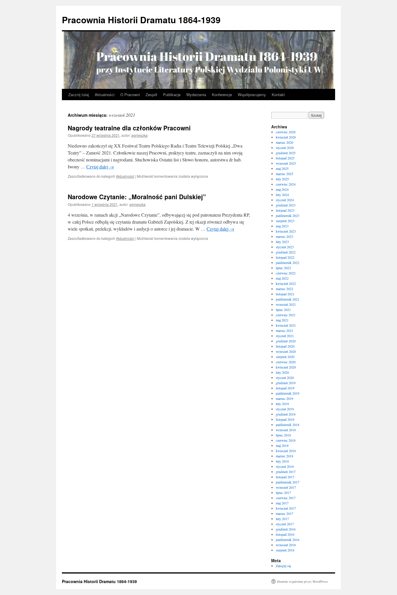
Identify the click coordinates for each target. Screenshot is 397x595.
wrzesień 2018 (286, 429)
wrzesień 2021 (286, 304)
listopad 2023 (285, 210)
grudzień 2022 (286, 252)
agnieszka (139, 135)
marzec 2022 (284, 288)
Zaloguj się (283, 565)
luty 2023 (282, 241)
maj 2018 (282, 445)
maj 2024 (282, 189)
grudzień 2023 (286, 205)
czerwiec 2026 (286, 132)
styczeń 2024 (285, 199)
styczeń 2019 (285, 409)
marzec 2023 (284, 236)
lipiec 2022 (283, 267)
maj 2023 (282, 226)
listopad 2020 (285, 346)
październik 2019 (287, 393)
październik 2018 (287, 424)
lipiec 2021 (283, 309)
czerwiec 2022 (286, 273)
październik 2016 (287, 539)
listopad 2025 (285, 158)
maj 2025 (282, 168)
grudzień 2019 (286, 382)
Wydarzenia (196, 94)
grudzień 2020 (286, 341)
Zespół (151, 94)
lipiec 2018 (283, 435)
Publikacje (171, 94)
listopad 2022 (285, 257)
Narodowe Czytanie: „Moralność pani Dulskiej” (137, 196)
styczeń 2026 (285, 147)
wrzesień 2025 (286, 163)
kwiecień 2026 (286, 137)
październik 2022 (287, 262)
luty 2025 (282, 179)
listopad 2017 (285, 476)
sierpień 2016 (285, 550)
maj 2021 (282, 320)
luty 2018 (282, 461)
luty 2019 (282, 403)
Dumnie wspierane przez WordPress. (303, 581)
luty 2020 (282, 372)
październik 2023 (287, 215)
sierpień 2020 (285, 356)
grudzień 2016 (286, 529)
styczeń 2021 (285, 335)
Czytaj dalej (100, 166)
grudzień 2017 (286, 471)
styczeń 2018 (285, 466)
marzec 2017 (284, 513)
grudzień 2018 (286, 414)
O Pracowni (130, 94)
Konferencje (222, 94)
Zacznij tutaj (78, 94)
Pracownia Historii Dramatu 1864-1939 (141, 19)
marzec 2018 (284, 456)
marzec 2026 (284, 142)
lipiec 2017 (283, 492)
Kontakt (278, 94)
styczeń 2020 (285, 377)
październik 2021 (287, 299)
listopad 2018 (285, 419)
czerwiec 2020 (286, 361)
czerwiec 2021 (286, 314)
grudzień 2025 (286, 152)
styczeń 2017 (285, 524)
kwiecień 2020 (286, 367)
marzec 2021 (284, 330)
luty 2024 (282, 194)
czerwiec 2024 (286, 184)
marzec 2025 (284, 173)
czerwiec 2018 (286, 440)
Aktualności (105, 94)
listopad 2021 (285, 294)
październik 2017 (287, 482)
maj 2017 (282, 503)
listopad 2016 (285, 534)
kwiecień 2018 (286, 450)
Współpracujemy (252, 94)
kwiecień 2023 (286, 231)
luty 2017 (282, 518)
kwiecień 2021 (286, 325)
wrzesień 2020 (286, 351)
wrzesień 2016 (286, 544)
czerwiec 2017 (286, 497)
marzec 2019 (284, 398)
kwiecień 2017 (286, 508)
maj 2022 (282, 278)
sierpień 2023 (285, 220)
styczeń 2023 (285, 247)
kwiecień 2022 (286, 283)
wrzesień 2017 (286, 487)
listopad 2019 (285, 388)
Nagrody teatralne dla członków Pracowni (129, 127)
